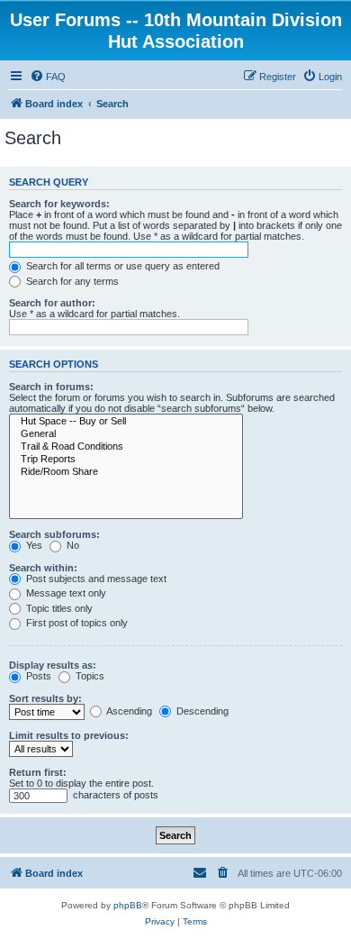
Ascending (128, 711)
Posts (37, 675)
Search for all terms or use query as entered (121, 265)
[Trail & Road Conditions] (126, 447)
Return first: (38, 772)
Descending (201, 711)
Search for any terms (71, 281)
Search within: (43, 567)
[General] (126, 434)
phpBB (127, 905)
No (71, 545)
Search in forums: (51, 386)
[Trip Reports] (126, 459)
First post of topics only (75, 622)
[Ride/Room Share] (126, 472)
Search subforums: (54, 534)
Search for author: (52, 302)
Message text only (64, 593)
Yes (32, 545)
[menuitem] (48, 76)
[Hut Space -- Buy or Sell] (126, 421)
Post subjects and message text (94, 578)
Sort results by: (45, 698)
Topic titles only (58, 608)
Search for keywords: (59, 203)
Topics (88, 675)
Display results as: (52, 665)
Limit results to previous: (69, 735)
